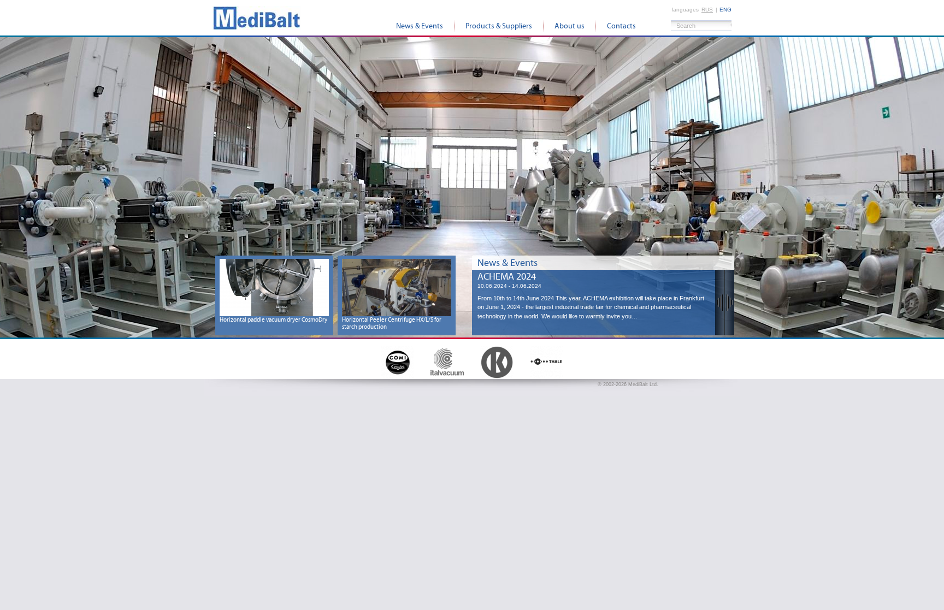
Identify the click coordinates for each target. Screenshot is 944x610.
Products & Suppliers (498, 26)
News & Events (419, 26)
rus (707, 10)
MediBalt (257, 17)
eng (725, 10)
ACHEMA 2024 (506, 276)
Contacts (621, 26)
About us (569, 26)
